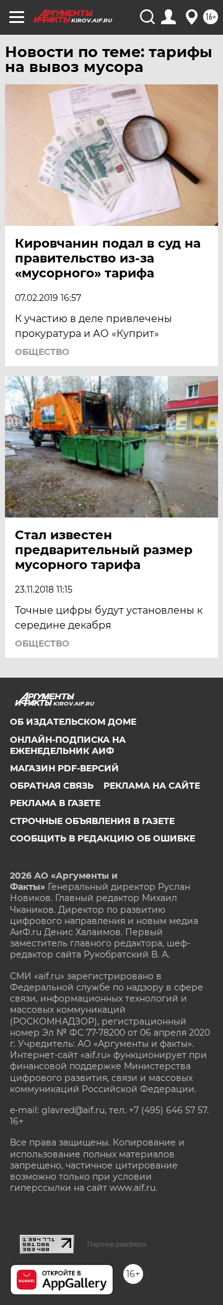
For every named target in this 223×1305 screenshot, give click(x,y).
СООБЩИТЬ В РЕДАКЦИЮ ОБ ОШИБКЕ (102, 838)
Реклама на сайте (151, 785)
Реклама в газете (55, 803)
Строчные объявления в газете (92, 821)
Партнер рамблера (116, 1244)
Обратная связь (52, 785)
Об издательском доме (73, 721)
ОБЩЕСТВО (42, 352)
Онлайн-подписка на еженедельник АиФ (68, 745)
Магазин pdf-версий (64, 768)
